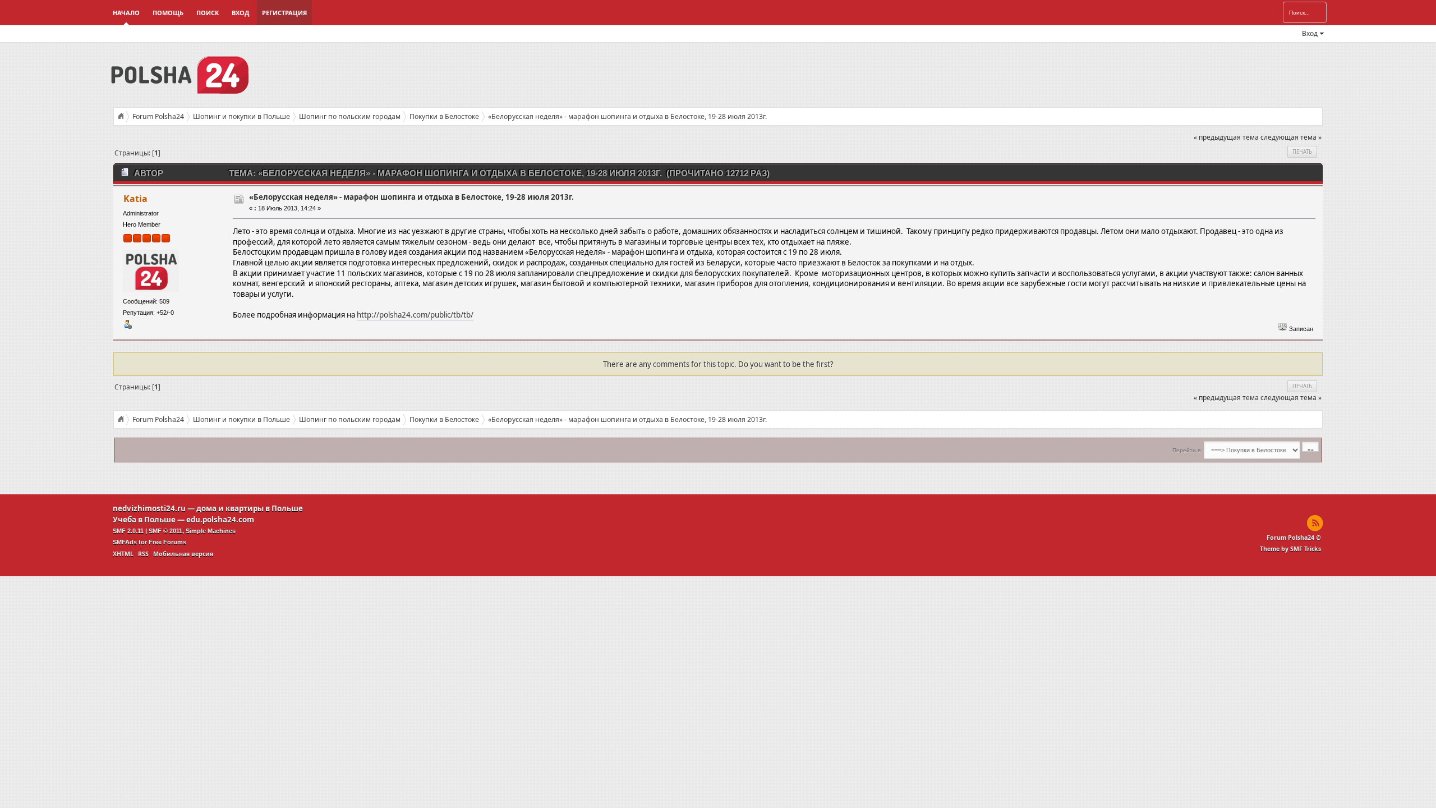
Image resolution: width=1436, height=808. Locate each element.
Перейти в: (1187, 450)
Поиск (207, 12)
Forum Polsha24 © (1294, 537)
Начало (126, 12)
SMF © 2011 (165, 530)
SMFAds (125, 542)
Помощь (168, 12)
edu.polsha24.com (220, 520)
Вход (240, 12)
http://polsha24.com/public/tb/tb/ (415, 315)
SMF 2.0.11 (128, 530)
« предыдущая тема (1226, 137)
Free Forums (167, 542)
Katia (135, 198)
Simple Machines (211, 530)
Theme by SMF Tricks (1290, 549)
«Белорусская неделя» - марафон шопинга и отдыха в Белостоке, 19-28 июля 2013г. (411, 197)
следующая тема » (1291, 137)
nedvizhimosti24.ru (149, 508)
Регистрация (284, 12)
